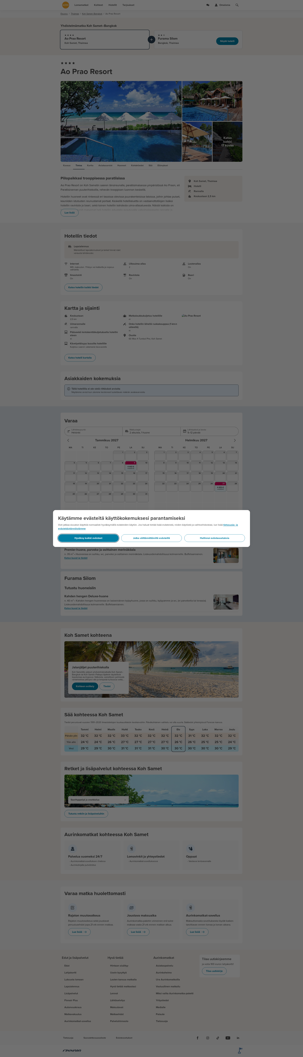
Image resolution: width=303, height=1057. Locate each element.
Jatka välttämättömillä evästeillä (151, 538)
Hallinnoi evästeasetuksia (214, 538)
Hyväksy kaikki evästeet (88, 538)
